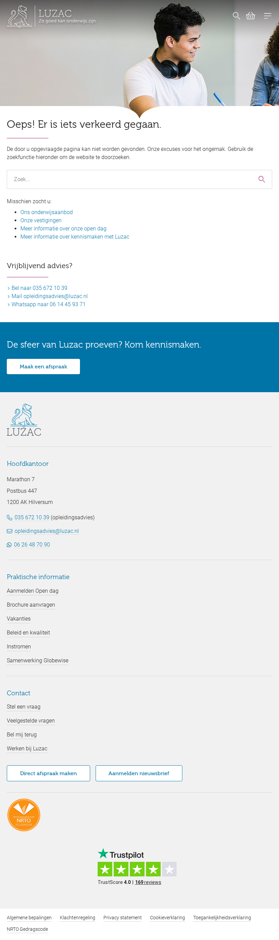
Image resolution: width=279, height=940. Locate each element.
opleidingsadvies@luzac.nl (47, 531)
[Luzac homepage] (51, 16)
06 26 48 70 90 (32, 544)
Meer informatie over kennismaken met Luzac (74, 236)
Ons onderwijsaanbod (46, 212)
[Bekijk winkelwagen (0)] (248, 17)
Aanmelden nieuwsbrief (139, 774)
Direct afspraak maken (48, 774)
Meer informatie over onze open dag (63, 228)
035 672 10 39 (32, 517)
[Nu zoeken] (236, 16)
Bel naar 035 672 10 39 (38, 288)
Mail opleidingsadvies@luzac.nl (49, 296)
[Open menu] (267, 16)
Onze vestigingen (41, 220)
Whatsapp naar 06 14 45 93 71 (48, 304)
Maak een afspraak (43, 367)
